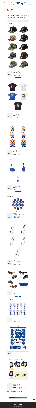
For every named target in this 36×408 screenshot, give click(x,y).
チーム (8, 4)
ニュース (22, 4)
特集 (30, 4)
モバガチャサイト (14, 387)
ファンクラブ (28, 4)
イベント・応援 (25, 4)
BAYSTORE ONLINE (14, 73)
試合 (6, 4)
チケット (13, 4)
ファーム (10, 4)
